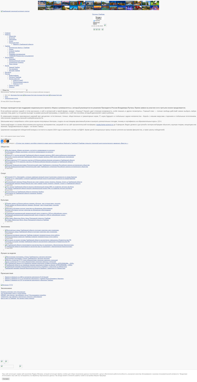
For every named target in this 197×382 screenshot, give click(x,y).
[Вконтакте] (94, 30)
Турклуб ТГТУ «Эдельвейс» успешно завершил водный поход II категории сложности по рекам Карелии (40, 178)
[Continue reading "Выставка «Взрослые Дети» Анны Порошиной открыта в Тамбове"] (27, 218)
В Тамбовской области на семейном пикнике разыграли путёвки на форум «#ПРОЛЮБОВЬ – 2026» (38, 265)
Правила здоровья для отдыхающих (13, 292)
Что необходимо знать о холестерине (13, 293)
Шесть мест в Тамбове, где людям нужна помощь (17, 298)
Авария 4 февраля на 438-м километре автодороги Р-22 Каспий (26, 277)
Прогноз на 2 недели (96, 23)
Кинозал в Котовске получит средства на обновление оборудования (28, 210)
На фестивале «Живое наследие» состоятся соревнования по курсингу (29, 152)
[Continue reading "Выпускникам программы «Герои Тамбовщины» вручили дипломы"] (28, 257)
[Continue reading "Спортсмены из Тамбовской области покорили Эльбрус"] (24, 191)
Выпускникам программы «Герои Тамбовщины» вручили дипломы (27, 258)
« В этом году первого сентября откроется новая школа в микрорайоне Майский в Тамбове (46, 143)
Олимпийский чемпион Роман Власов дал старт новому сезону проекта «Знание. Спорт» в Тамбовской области (42, 183)
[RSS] (99, 30)
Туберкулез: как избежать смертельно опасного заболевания (21, 296)
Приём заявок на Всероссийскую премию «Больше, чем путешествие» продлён (32, 205)
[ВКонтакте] (2, 141)
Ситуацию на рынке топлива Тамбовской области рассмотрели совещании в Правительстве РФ (37, 241)
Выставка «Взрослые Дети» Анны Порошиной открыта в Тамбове (27, 220)
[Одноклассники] (97, 30)
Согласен (6, 379)
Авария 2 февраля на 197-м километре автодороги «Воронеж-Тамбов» (29, 280)
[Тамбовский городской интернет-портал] (15, 11)
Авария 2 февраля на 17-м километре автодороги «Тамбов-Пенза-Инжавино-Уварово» (34, 278)
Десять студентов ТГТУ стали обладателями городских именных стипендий (30, 262)
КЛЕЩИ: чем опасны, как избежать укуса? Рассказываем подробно (23, 295)
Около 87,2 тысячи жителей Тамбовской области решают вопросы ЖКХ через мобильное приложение (39, 157)
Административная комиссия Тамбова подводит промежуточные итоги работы (31, 237)
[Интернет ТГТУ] (7, 285)
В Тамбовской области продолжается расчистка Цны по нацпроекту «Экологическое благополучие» (38, 246)
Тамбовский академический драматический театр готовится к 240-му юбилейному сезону (35, 215)
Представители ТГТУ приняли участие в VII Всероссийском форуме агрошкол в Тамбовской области (39, 162)
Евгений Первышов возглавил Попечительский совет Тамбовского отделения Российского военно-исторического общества (46, 166)
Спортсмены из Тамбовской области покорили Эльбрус (23, 193)
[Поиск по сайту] (103, 30)
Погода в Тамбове (98, 14)
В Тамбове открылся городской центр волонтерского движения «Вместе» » (102, 143)
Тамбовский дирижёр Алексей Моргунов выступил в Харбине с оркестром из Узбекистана (35, 268)
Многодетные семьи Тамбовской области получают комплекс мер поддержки (31, 232)
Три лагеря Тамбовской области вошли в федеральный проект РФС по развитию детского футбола (38, 188)
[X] (8, 141)
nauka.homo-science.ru (104, 125)
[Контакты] (7, 367)
